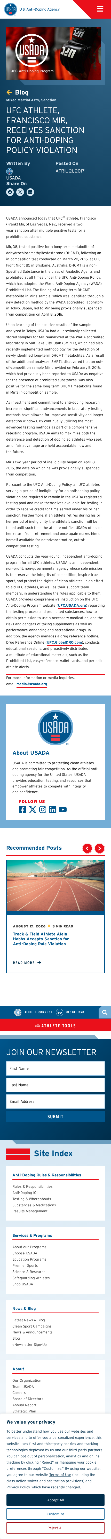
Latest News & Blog (28, 1320)
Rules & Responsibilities (32, 1186)
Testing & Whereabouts (31, 1199)
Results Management (29, 1211)
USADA (13, 178)
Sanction (48, 100)
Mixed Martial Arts (22, 100)
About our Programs (29, 1247)
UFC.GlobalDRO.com (64, 642)
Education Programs (29, 1259)
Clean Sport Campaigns (32, 1326)
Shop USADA (22, 1284)
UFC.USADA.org (72, 605)
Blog (16, 1338)
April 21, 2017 (70, 171)
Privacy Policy (18, 1487)
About (18, 1368)
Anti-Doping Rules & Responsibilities (46, 1175)
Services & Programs (32, 1235)
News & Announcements (32, 1332)
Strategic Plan (24, 1411)
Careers (19, 1393)
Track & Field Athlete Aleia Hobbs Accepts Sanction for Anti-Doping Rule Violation (41, 939)
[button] (100, 8)
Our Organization (26, 1380)
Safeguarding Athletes (31, 1278)
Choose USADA (24, 1253)
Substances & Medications (34, 1205)
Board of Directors (27, 1399)
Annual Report (24, 1405)
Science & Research (28, 1272)
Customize (55, 1514)
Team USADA (23, 1387)
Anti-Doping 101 (24, 1193)
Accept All (55, 1500)
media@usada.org (32, 684)
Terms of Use (60, 1475)
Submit (55, 1117)
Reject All (55, 1528)
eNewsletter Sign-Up (29, 1344)
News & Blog (24, 1308)
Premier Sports (25, 1265)
